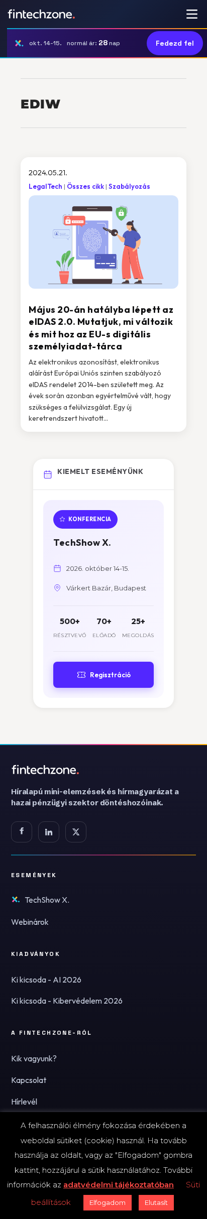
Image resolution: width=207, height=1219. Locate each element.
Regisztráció (110, 675)
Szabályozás (129, 186)
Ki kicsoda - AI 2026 (46, 979)
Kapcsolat (28, 1080)
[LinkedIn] (48, 831)
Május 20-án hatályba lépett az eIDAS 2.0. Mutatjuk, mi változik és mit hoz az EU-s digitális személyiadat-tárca (101, 328)
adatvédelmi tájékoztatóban (118, 1184)
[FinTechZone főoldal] (41, 14)
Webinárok (30, 922)
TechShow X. (47, 900)
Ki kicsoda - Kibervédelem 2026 (67, 1001)
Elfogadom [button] (107, 1202)
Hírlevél (24, 1101)
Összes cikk (85, 186)
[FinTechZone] (103, 769)
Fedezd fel (175, 43)
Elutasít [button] (156, 1202)
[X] (75, 831)
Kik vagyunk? (34, 1058)
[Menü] (192, 14)
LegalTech (45, 186)
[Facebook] (21, 831)
